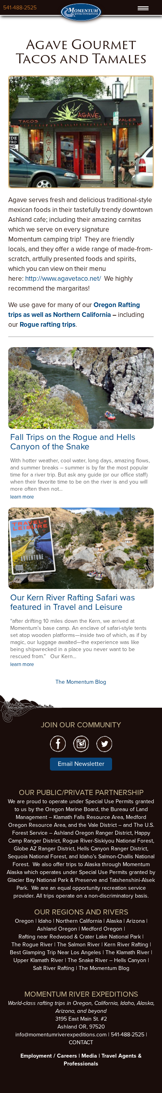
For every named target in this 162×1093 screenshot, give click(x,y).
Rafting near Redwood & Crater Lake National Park (79, 936)
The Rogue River (32, 944)
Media (89, 1056)
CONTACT (81, 1042)
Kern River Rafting (126, 944)
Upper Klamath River (38, 960)
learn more (22, 497)
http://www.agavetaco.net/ (63, 278)
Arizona (135, 921)
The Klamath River (127, 952)
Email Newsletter (81, 764)
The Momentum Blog (80, 682)
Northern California (79, 921)
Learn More (81, 388)
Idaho (45, 921)
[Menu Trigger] (143, 8)
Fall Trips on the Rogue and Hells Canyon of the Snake (72, 442)
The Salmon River (78, 944)
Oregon (24, 921)
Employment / (38, 1056)
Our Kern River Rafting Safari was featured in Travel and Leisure (72, 602)
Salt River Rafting (53, 968)
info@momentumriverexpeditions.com (61, 1034)
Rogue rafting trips (47, 324)
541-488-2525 (20, 7)
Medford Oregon (101, 929)
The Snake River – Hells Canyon (107, 960)
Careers (67, 1056)
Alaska (114, 921)
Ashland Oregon (57, 929)
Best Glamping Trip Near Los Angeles (55, 952)
